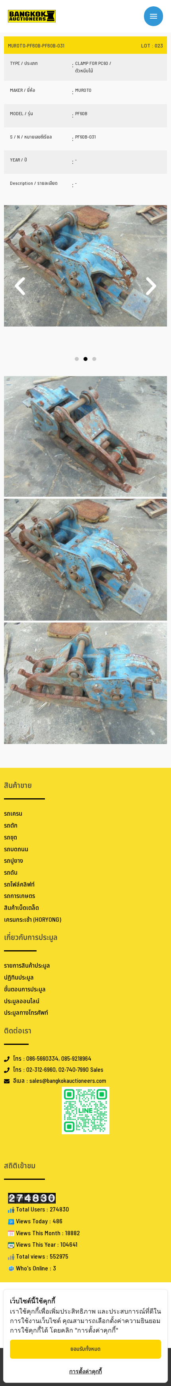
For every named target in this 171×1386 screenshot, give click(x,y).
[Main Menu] (153, 16)
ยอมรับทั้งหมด (85, 1349)
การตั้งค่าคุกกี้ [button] (85, 1371)
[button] (20, 286)
